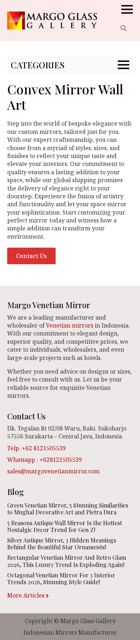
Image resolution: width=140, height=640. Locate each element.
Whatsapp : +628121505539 (44, 460)
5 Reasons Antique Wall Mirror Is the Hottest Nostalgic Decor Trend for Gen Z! (64, 526)
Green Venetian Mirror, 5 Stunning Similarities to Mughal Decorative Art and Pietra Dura (67, 508)
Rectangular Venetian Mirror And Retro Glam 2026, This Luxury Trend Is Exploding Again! (66, 561)
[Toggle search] (123, 28)
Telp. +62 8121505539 (36, 448)
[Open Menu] (127, 9)
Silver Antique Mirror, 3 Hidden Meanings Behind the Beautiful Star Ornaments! (61, 543)
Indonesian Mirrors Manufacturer (70, 632)
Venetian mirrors (69, 325)
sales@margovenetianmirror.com (53, 471)
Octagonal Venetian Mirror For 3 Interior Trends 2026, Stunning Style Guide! (61, 578)
